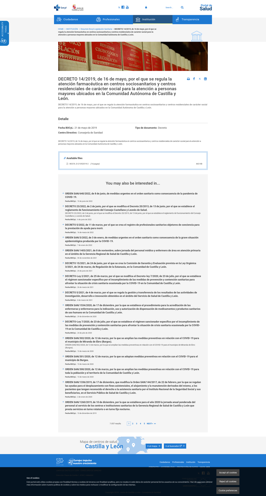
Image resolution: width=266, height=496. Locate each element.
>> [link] (155, 423)
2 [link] (132, 423)
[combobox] (172, 7)
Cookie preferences (228, 490)
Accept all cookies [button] (228, 472)
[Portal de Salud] (206, 7)
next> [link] (150, 423)
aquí (199, 482)
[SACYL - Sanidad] (60, 7)
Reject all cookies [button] (227, 481)
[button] (154, 446)
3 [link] (136, 423)
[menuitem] (74, 19)
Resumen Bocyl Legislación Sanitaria (96, 29)
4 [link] (140, 423)
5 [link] (144, 423)
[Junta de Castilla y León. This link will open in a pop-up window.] (77, 7)
